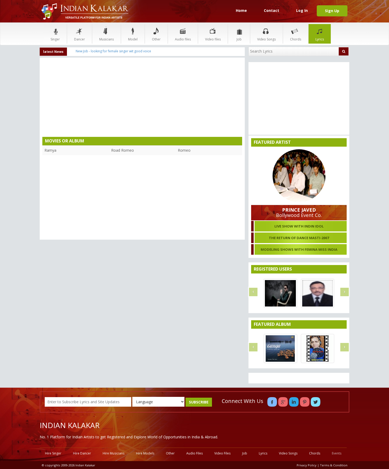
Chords (295, 39)
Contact (271, 10)
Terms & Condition (333, 465)
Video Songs (266, 39)
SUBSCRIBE (199, 402)
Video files (213, 39)
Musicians (106, 39)
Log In (302, 10)
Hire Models (145, 453)
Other (156, 39)
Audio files (183, 39)
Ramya (50, 150)
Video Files (222, 453)
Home (241, 10)
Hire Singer (53, 453)
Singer (55, 39)
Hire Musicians (113, 453)
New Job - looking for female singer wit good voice (113, 51)
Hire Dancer (82, 453)
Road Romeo (122, 150)
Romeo (184, 150)
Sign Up (332, 10)
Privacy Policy (306, 465)
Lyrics (319, 39)
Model (133, 39)
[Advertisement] (142, 99)
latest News (53, 51)
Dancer (79, 39)
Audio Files (194, 453)
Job (239, 39)
